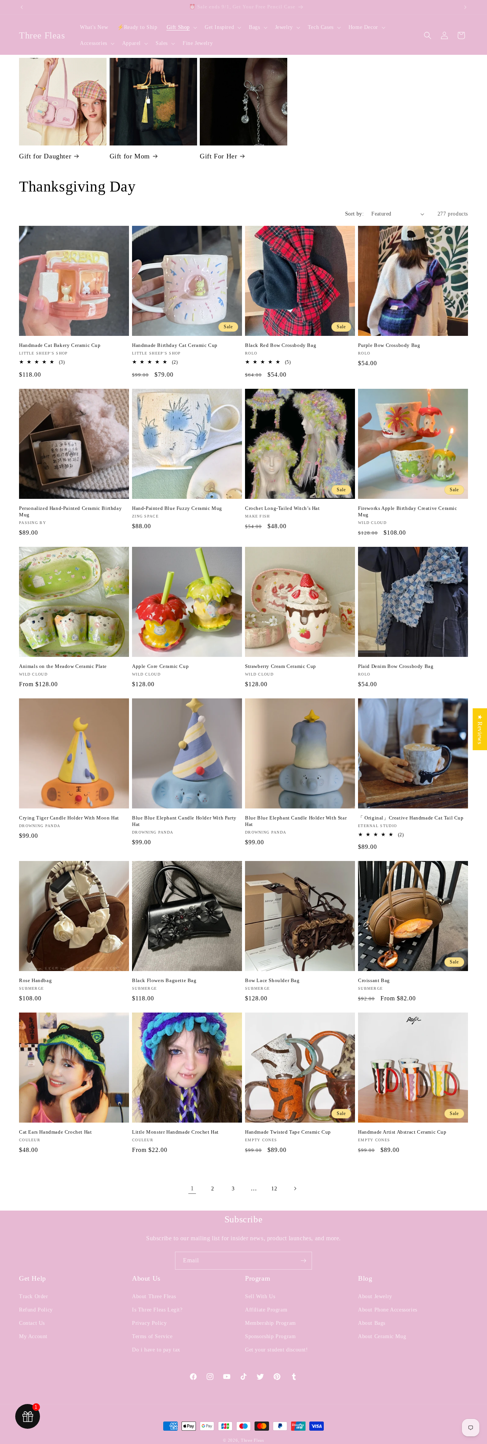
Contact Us (32, 1323)
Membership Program (270, 1323)
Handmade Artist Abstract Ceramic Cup (402, 1132)
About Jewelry (375, 1296)
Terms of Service (152, 1336)
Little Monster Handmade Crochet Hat (175, 1132)
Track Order (33, 1296)
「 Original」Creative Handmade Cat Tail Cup (411, 818)
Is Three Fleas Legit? (157, 1310)
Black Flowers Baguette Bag (164, 980)
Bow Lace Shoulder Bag (272, 980)
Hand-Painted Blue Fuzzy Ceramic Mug (177, 508)
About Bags (371, 1323)
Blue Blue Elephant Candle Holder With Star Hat (296, 821)
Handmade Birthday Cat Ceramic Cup (175, 345)
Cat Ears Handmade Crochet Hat (55, 1132)
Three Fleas (252, 1440)
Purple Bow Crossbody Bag (389, 345)
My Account (33, 1336)
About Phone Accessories (387, 1310)
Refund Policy (36, 1310)
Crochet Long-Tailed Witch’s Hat (282, 508)
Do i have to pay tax (156, 1350)
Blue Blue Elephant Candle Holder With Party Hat (184, 821)
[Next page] (294, 1188)
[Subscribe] (303, 1261)
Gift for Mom (130, 156)
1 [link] (192, 1188)
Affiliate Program (266, 1310)
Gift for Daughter (45, 156)
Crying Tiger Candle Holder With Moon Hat (69, 818)
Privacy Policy (149, 1323)
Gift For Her (218, 156)
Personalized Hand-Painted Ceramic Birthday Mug (70, 511)
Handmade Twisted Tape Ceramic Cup (288, 1132)
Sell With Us (260, 1296)
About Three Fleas (154, 1296)
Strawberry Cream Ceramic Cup (280, 666)
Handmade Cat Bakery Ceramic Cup (60, 345)
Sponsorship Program (270, 1336)
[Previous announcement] (21, 7)
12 (274, 1189)
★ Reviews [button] (480, 729)
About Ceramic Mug (382, 1336)
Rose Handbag (35, 980)
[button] (181, 27)
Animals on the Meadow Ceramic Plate (63, 666)
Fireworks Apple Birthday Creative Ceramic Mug (407, 511)
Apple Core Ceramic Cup (160, 666)
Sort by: (354, 214)
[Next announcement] (465, 7)
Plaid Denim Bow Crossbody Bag (395, 666)
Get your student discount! (276, 1350)
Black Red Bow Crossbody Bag (280, 345)
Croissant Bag (374, 980)
